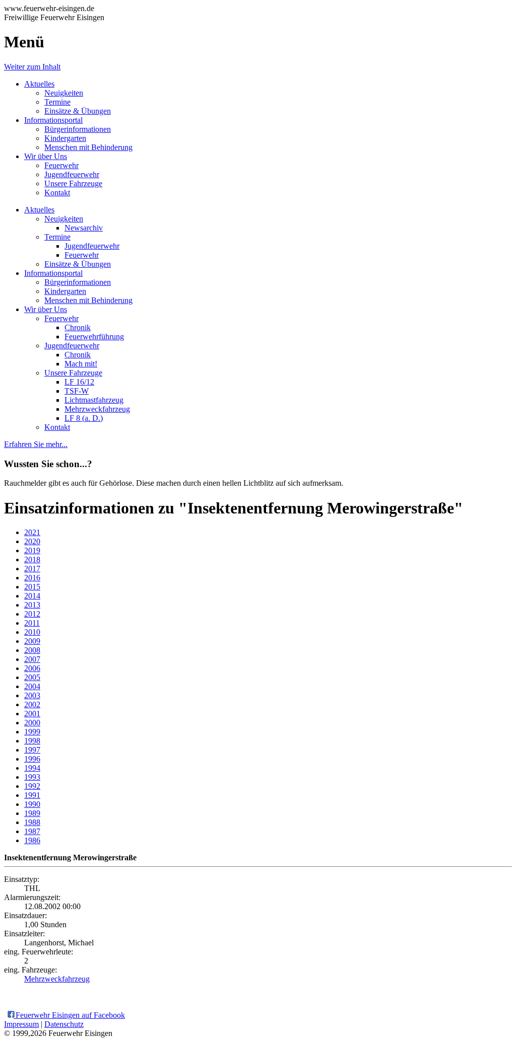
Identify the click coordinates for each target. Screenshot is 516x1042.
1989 (32, 813)
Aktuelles (39, 84)
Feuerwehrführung (94, 336)
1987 (32, 831)
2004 (32, 686)
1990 (32, 804)
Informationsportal (53, 120)
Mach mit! (80, 363)
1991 (32, 795)
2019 (32, 550)
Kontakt (57, 192)
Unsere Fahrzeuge (73, 183)
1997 (32, 750)
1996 (32, 759)
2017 (32, 568)
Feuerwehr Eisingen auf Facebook (69, 1015)
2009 (32, 641)
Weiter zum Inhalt (32, 66)
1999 (32, 731)
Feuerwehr (61, 165)
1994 (32, 768)
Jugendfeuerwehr (71, 174)
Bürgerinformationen (77, 129)
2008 (32, 650)
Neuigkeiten (63, 93)
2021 (32, 532)
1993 (32, 777)
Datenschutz (64, 1024)
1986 (32, 840)
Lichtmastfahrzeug (93, 400)
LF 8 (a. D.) (83, 418)
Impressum (21, 1024)
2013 (32, 605)
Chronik (77, 327)
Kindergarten (65, 138)
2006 (32, 668)
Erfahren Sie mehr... (36, 444)
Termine (57, 102)
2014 (32, 595)
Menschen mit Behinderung (88, 147)
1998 (32, 740)
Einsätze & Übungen (77, 111)
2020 (32, 541)
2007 (32, 659)
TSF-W (76, 391)
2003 (32, 695)
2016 (32, 577)
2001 (32, 713)
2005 (32, 677)
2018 (32, 559)
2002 (32, 704)
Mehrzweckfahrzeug (97, 409)
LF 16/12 (79, 382)
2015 (32, 586)
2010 (32, 632)
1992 (32, 786)
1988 (32, 822)
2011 (32, 623)
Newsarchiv (83, 228)
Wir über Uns (45, 156)
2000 (32, 722)
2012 (32, 614)
